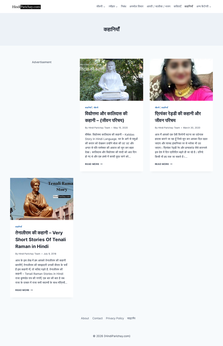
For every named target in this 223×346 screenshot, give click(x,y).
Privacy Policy (115, 318)
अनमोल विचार (136, 6)
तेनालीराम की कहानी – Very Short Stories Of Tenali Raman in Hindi (40, 239)
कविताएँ (177, 6)
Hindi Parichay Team (99, 127)
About (85, 318)
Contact (97, 318)
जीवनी (96, 107)
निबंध (123, 6)
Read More (94, 164)
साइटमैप (131, 318)
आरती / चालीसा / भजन (158, 6)
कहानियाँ (188, 6)
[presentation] (111, 80)
